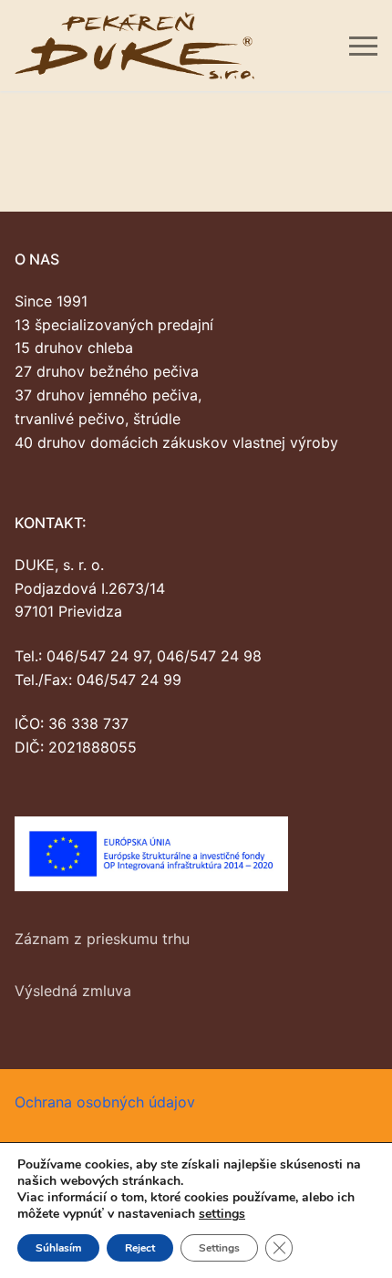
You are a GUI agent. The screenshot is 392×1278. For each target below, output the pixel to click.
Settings (219, 1248)
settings (222, 1214)
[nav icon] (363, 45)
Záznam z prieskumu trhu (102, 939)
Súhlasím (58, 1248)
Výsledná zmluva (73, 991)
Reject (140, 1248)
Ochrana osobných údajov (105, 1102)
